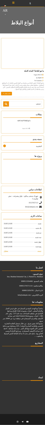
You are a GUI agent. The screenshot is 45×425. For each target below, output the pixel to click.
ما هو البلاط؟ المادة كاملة (34, 71)
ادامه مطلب (7, 93)
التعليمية (39, 146)
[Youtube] (27, 421)
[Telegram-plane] (22, 421)
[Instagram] (17, 421)
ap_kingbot (39, 77)
